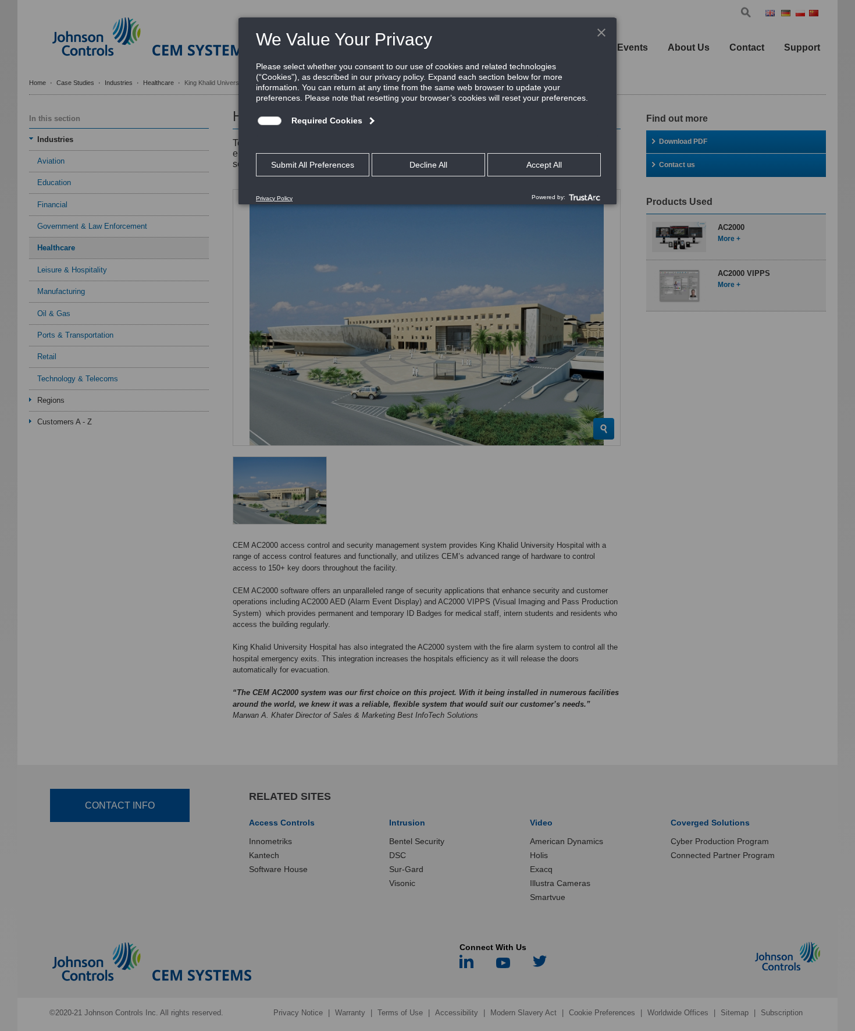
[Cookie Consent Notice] (427, 111)
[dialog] (427, 110)
